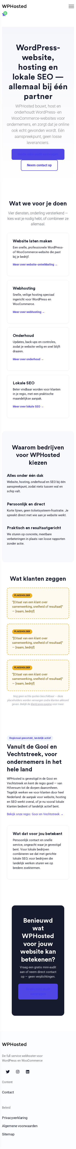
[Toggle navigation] (71, 6)
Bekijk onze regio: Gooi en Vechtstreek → (35, 814)
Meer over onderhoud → (28, 359)
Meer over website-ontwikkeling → (35, 264)
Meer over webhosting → (29, 312)
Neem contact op (39, 165)
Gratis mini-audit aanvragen (38, 154)
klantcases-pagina (41, 704)
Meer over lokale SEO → (28, 406)
